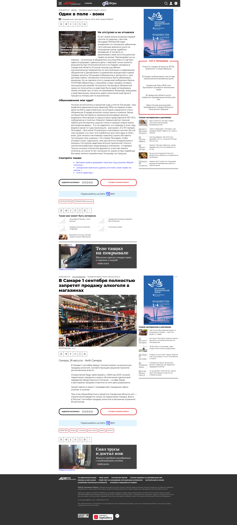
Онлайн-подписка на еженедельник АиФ (146, 478)
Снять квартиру (84, 173)
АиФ (73, 348)
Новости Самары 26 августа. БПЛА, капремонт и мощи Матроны (159, 68)
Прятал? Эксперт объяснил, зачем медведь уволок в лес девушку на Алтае (162, 147)
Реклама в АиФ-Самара (87, 480)
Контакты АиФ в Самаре (154, 480)
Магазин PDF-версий (119, 478)
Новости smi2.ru (67, 269)
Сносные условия (115, 227)
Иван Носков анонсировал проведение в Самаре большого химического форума (158, 107)
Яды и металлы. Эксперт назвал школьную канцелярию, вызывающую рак (161, 123)
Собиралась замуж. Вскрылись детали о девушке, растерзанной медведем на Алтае (162, 365)
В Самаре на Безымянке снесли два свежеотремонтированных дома (158, 78)
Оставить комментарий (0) (118, 182)
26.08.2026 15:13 (64, 277)
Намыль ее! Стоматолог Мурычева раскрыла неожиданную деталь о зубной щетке (162, 163)
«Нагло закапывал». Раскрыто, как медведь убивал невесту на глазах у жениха (163, 131)
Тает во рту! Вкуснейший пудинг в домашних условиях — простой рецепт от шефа (162, 332)
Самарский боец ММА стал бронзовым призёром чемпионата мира (158, 87)
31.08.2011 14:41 (64, 10)
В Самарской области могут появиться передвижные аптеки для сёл (158, 97)
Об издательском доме (87, 478)
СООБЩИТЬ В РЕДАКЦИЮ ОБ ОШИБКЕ (123, 482)
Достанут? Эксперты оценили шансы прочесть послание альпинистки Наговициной (163, 340)
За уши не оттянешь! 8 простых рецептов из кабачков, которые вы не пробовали (163, 155)
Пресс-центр (104, 478)
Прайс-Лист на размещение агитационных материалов (121, 480)
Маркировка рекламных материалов (92, 482)
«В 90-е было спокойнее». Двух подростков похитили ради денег (162, 347)
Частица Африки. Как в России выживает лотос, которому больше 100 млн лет (163, 139)
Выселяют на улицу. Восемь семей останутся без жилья (80, 236)
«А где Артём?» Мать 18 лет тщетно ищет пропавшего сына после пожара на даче (162, 373)
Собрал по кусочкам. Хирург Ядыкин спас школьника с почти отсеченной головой (163, 356)
